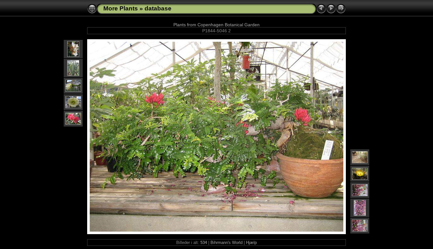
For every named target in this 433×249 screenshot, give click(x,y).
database (158, 8)
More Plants (120, 8)
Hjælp (251, 242)
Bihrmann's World (226, 242)
